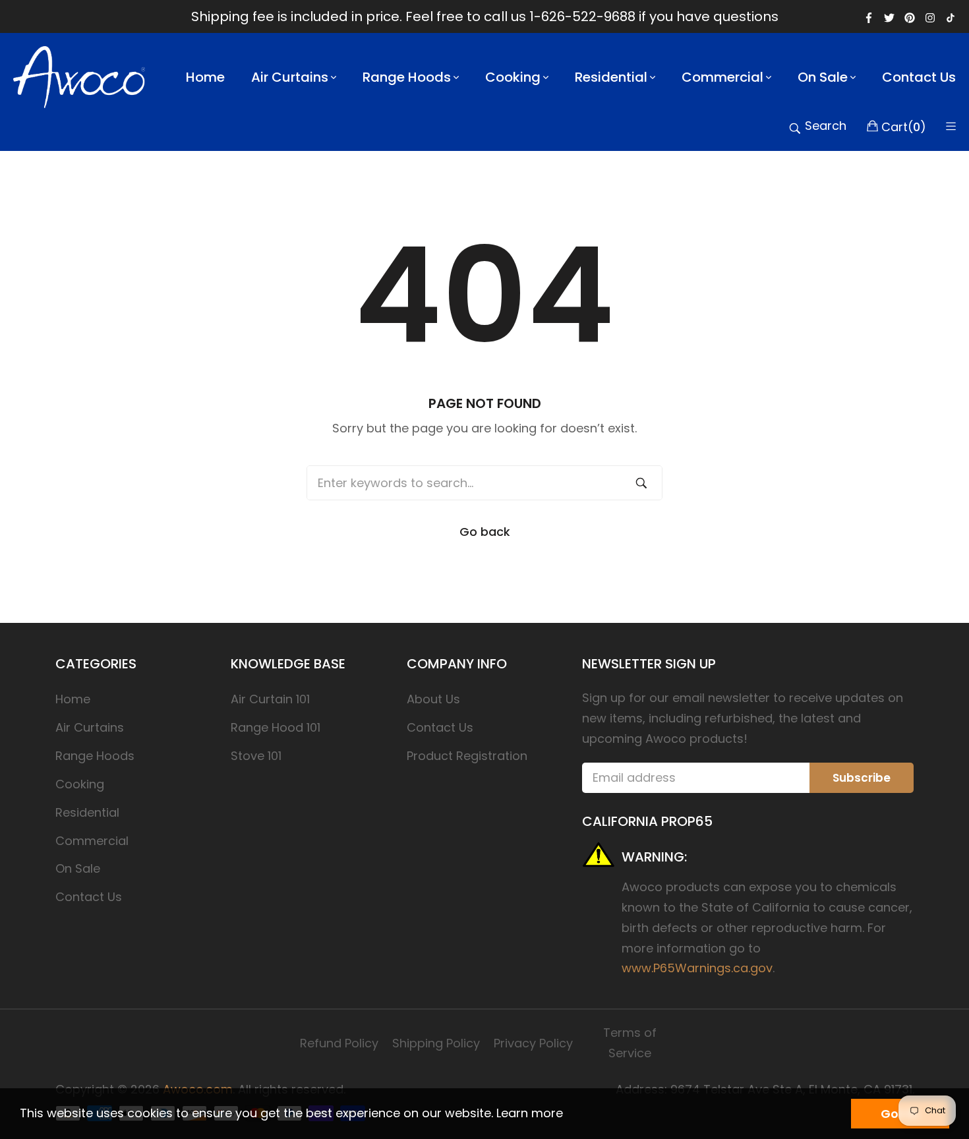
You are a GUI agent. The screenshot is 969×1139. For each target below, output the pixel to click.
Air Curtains (89, 727)
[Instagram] (930, 16)
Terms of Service (630, 1042)
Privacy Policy (533, 1043)
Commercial (92, 840)
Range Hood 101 (275, 727)
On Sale (77, 868)
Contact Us (88, 897)
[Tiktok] (950, 16)
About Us (433, 699)
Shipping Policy (436, 1043)
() (903, 125)
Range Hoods (94, 755)
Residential (87, 812)
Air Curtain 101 (270, 699)
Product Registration (467, 755)
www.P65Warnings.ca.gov (697, 968)
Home (72, 699)
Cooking (79, 784)
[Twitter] (889, 16)
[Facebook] (869, 16)
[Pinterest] (909, 16)
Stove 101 (256, 755)
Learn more (529, 1113)
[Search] (641, 483)
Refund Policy (339, 1043)
